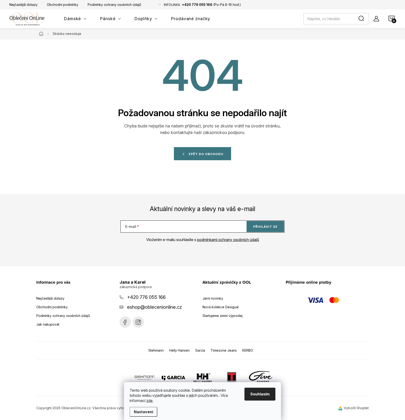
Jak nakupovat (47, 324)
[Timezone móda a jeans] (231, 377)
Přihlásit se (265, 226)
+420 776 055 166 (146, 297)
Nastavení (143, 411)
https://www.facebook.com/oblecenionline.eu (125, 322)
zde (149, 400)
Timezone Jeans (224, 350)
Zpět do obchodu (205, 154)
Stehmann (156, 350)
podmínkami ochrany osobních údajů (228, 239)
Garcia (200, 350)
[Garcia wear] (173, 377)
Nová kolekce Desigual (220, 307)
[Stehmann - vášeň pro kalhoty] (144, 377)
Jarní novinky (212, 298)
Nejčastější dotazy (23, 5)
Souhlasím (260, 394)
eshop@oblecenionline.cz (154, 307)
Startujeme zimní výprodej (222, 316)
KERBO (247, 350)
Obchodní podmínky (62, 5)
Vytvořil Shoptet (356, 408)
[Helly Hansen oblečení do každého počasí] (202, 377)
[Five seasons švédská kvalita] (260, 377)
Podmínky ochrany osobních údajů (114, 5)
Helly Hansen (179, 350)
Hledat (362, 18)
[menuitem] (75, 18)
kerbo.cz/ (138, 322)
